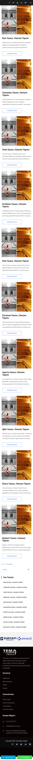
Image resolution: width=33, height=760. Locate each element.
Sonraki (10, 564)
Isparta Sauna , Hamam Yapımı (14, 612)
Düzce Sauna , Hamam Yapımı (13, 622)
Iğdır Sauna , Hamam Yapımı (13, 617)
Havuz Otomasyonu (9, 703)
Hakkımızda (6, 678)
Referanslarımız (7, 681)
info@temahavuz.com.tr (13, 726)
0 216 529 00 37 (11, 721)
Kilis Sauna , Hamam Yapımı (13, 602)
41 (7, 564)
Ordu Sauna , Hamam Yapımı (13, 592)
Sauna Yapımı (7, 699)
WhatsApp (25, 757)
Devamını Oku (12, 53)
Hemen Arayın (9, 757)
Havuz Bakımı (7, 706)
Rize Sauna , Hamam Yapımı (13, 582)
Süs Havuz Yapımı (8, 709)
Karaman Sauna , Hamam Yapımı (15, 607)
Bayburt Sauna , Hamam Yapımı (14, 627)
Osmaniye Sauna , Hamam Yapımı (15, 587)
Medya (5, 685)
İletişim (5, 688)
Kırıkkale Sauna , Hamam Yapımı (15, 597)
